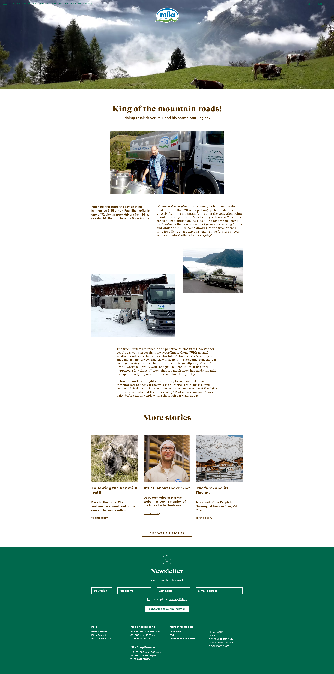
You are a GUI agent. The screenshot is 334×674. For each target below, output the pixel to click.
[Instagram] (214, 627)
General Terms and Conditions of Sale (221, 641)
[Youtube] (222, 627)
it (314, 4)
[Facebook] (210, 627)
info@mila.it (100, 635)
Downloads (175, 631)
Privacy (213, 635)
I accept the (170, 599)
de (309, 4)
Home (16, 4)
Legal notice (217, 632)
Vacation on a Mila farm (182, 638)
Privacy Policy (178, 599)
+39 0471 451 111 (101, 631)
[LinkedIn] (218, 627)
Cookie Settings (219, 646)
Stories (52, 4)
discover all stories (167, 533)
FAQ (172, 635)
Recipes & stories (33, 4)
